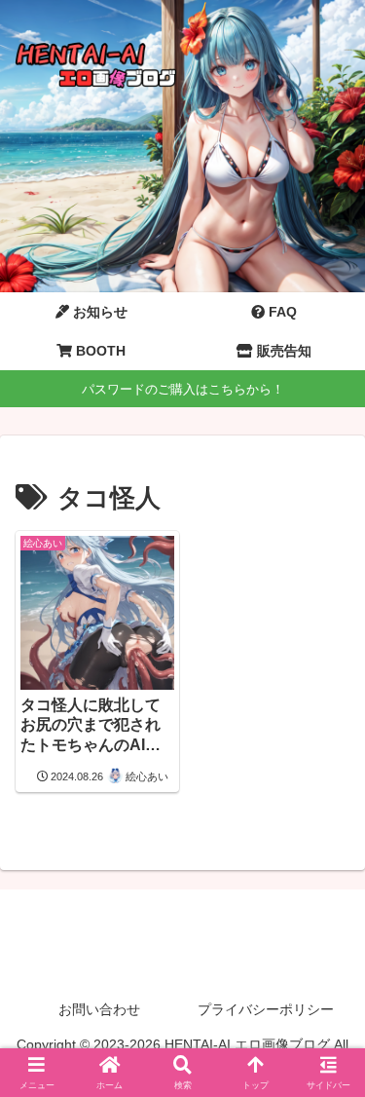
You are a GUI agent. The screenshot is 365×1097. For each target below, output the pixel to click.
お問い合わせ (99, 1009)
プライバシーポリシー (266, 1009)
